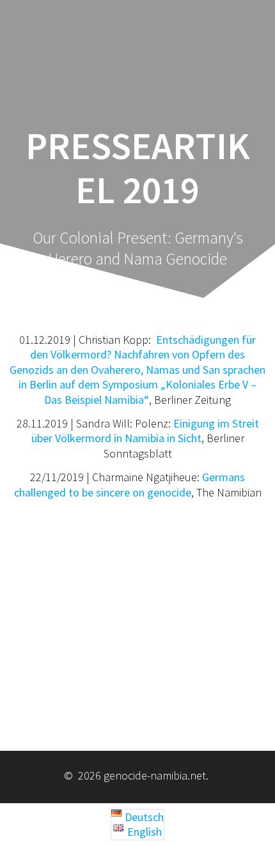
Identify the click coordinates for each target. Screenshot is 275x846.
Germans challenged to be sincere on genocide (130, 484)
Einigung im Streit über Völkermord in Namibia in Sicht (145, 430)
